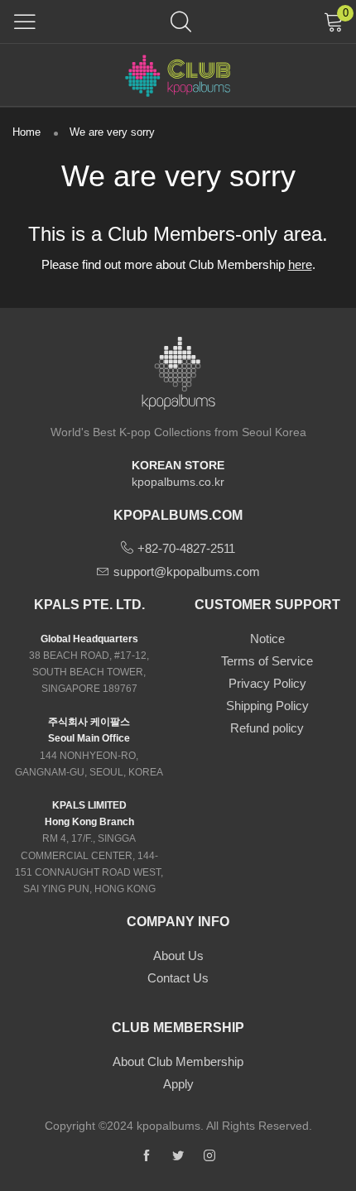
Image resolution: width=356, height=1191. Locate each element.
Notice (267, 639)
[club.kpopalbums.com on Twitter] (178, 1156)
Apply (178, 1084)
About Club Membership (178, 1061)
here (300, 264)
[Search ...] (181, 21)
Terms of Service (267, 661)
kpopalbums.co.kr (178, 481)
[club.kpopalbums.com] (178, 75)
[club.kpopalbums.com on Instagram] (209, 1156)
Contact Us (178, 978)
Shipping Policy (267, 706)
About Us (178, 955)
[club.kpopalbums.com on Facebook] (146, 1156)
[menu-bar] (25, 21)
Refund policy (267, 728)
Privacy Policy (267, 683)
